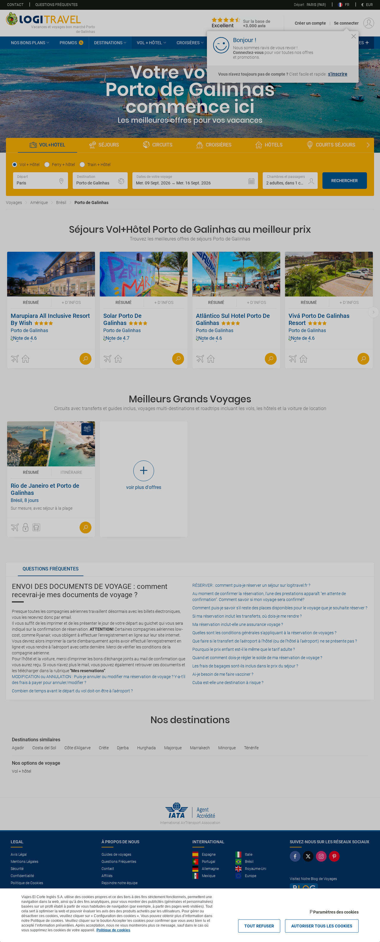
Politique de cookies (113, 930)
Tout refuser (259, 926)
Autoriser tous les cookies (321, 926)
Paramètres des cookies (336, 912)
